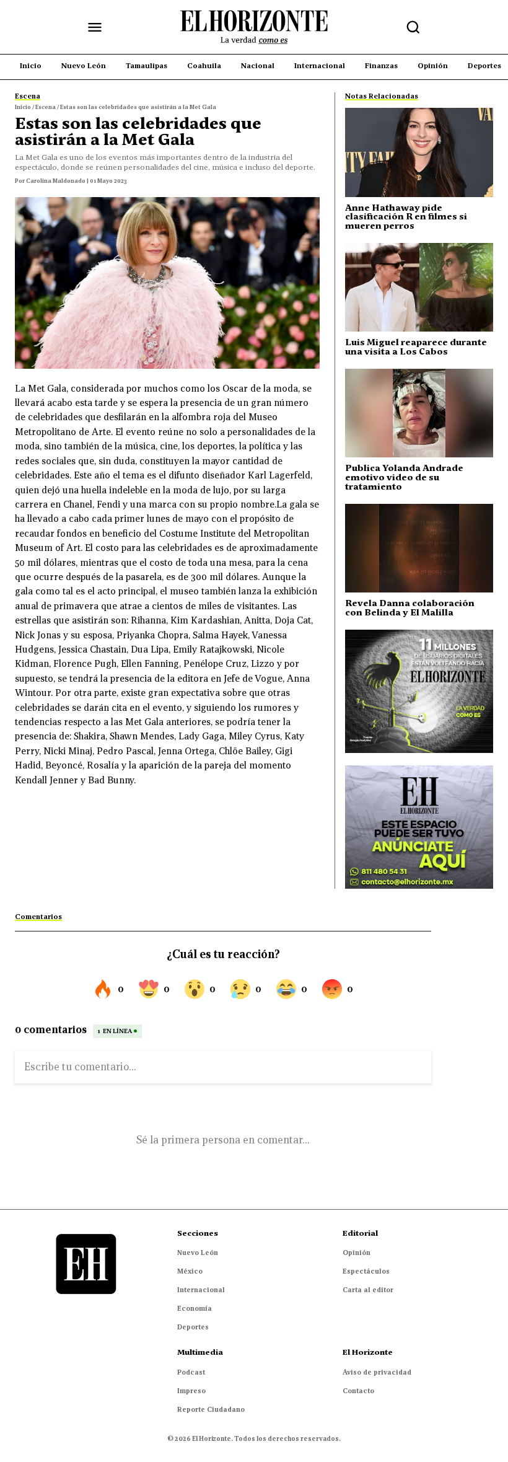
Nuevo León (197, 1252)
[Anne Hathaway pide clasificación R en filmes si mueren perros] (419, 152)
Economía (194, 1308)
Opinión (356, 1252)
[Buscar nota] (413, 27)
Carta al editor (368, 1289)
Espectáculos (366, 1271)
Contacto (358, 1390)
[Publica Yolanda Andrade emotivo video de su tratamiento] (419, 413)
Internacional (201, 1289)
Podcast (191, 1372)
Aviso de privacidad (377, 1372)
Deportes (193, 1327)
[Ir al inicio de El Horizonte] (254, 27)
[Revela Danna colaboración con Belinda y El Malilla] (419, 548)
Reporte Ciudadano (211, 1409)
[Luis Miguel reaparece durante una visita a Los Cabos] (419, 287)
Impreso (191, 1390)
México (190, 1271)
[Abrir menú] (94, 27)
